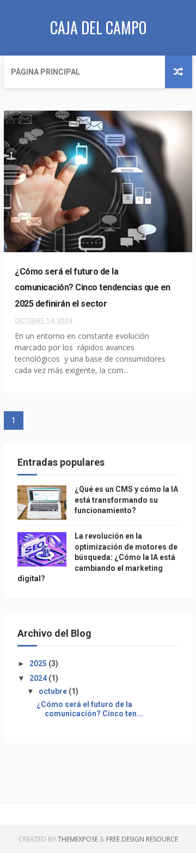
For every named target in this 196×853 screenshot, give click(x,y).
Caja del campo (98, 27)
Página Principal (45, 72)
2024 (38, 678)
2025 (38, 663)
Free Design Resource (142, 839)
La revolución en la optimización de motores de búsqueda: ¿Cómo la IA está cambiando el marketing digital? (97, 557)
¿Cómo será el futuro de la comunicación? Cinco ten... (89, 709)
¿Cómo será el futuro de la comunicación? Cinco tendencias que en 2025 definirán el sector (92, 287)
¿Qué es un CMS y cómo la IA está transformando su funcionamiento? (126, 500)
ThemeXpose (78, 839)
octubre (54, 691)
